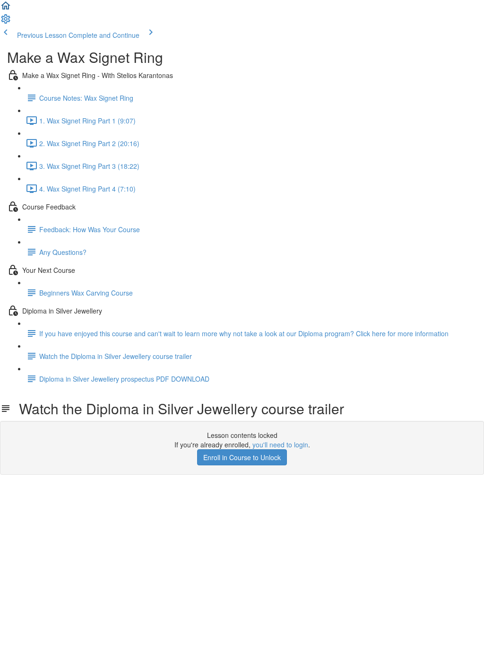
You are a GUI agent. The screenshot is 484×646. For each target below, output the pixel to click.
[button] (5, 8)
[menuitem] (5, 21)
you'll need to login (280, 444)
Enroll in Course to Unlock (242, 457)
